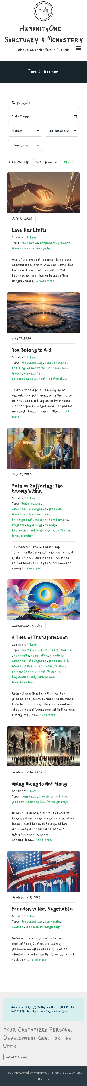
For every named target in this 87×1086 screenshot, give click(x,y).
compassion (48, 243)
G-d (64, 368)
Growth (17, 248)
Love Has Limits (29, 230)
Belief (66, 650)
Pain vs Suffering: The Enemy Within (37, 488)
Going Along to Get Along (39, 784)
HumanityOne (33, 373)
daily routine (31, 503)
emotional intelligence (29, 509)
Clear (68, 162)
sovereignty (41, 248)
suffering (63, 530)
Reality (50, 525)
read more (47, 281)
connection (39, 655)
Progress (18, 525)
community (21, 655)
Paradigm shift (22, 520)
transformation (23, 536)
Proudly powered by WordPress (27, 1072)
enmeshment (36, 368)
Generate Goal (16, 1057)
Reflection (20, 530)
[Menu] (78, 49)
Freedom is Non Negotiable (42, 909)
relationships (57, 379)
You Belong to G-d (32, 350)
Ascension (52, 650)
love (27, 248)
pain (47, 514)
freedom (64, 243)
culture (61, 796)
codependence (56, 363)
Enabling (18, 368)
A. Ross (32, 237)
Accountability (32, 363)
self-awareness (42, 530)
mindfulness (33, 514)
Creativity (57, 655)
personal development (28, 379)
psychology (35, 525)
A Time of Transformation (40, 638)
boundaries (30, 243)
